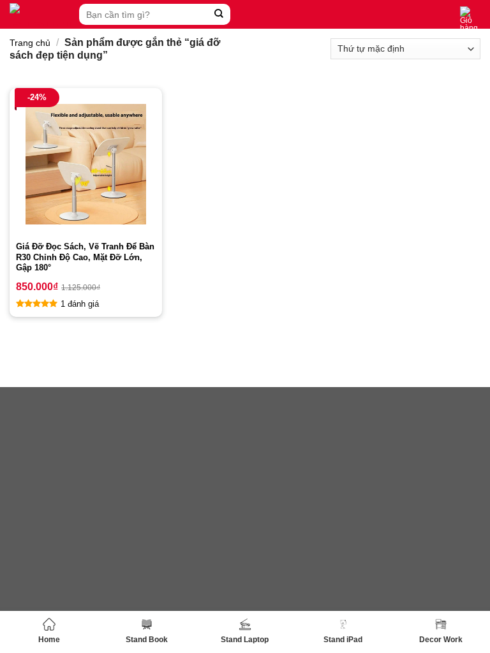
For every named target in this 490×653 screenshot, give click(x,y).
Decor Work (441, 639)
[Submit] (219, 14)
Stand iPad (342, 639)
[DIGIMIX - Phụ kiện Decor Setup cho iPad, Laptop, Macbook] (41, 14)
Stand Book (147, 639)
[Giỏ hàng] (470, 19)
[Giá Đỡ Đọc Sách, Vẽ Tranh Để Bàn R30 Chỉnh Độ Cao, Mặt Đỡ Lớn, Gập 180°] (86, 164)
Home (49, 639)
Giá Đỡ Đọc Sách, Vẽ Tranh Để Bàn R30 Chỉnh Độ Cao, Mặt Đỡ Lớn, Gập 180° (85, 257)
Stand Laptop (245, 639)
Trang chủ (30, 43)
